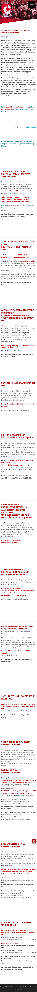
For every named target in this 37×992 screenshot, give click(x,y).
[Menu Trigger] (31, 4)
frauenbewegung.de (17, 987)
